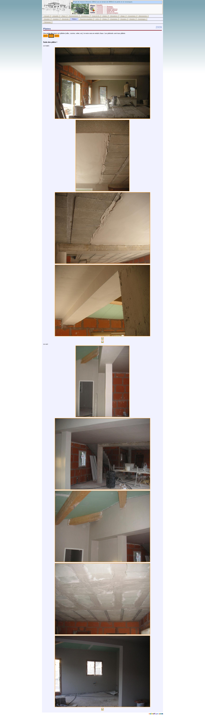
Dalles (105, 16)
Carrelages (141, 19)
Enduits (132, 19)
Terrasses (47, 22)
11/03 (51, 36)
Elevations (113, 16)
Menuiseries (143, 16)
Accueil (46, 16)
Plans (63, 16)
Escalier (47, 19)
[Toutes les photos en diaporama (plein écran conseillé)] (92, 14)
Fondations (85, 16)
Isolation (56, 19)
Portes (105, 19)
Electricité (65, 19)
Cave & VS (95, 16)
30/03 (57, 36)
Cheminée (113, 19)
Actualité (55, 16)
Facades (123, 19)
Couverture (131, 16)
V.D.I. (97, 19)
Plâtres (74, 19)
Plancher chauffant (86, 19)
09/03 (45, 36)
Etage (123, 16)
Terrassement (73, 16)
